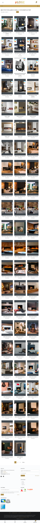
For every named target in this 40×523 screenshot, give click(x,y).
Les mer (18, 494)
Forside (23, 481)
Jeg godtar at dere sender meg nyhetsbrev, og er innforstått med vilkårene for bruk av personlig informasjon (10, 492)
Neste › (23, 462)
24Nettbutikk (22, 518)
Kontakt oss (23, 484)
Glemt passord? (37, 475)
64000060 (4, 471)
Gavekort (23, 483)
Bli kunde (23, 482)
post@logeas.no (5, 472)
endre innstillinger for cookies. (25, 517)
